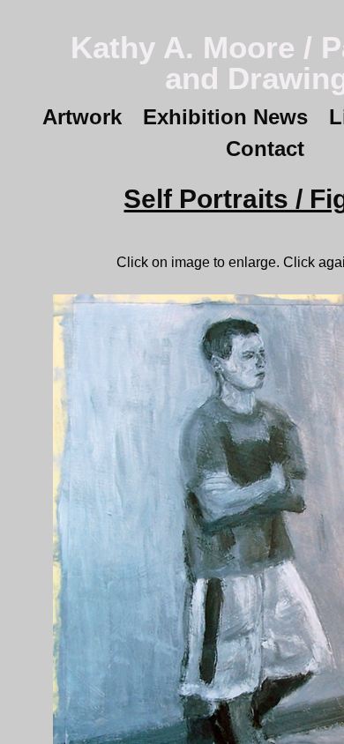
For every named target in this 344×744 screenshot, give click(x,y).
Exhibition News (225, 117)
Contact (265, 148)
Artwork (82, 117)
